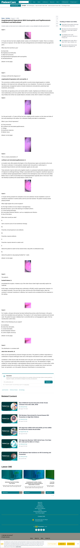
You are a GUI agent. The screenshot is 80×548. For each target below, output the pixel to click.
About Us (40, 502)
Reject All (62, 543)
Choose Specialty (14, 5)
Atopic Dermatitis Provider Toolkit (41, 5)
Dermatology (21, 389)
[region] (40, 544)
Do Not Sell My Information (40, 511)
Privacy (40, 510)
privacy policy (26, 384)
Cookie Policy (18, 546)
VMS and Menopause (30, 5)
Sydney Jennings (23, 406)
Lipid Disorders (5, 389)
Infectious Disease (14, 389)
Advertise (40, 504)
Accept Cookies (71, 543)
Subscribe (48, 382)
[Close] (78, 543)
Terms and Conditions (40, 508)
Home (31, 538)
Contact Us (40, 505)
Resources (52, 2)
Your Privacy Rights (40, 513)
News (34, 2)
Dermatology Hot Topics (66, 5)
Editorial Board (40, 507)
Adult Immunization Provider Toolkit (54, 5)
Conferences (45, 2)
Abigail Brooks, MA (24, 431)
